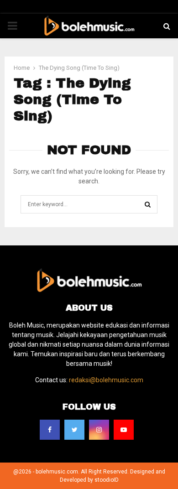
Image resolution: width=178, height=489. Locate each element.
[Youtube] (124, 430)
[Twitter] (74, 430)
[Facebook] (50, 430)
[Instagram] (99, 430)
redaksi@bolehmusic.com (106, 380)
